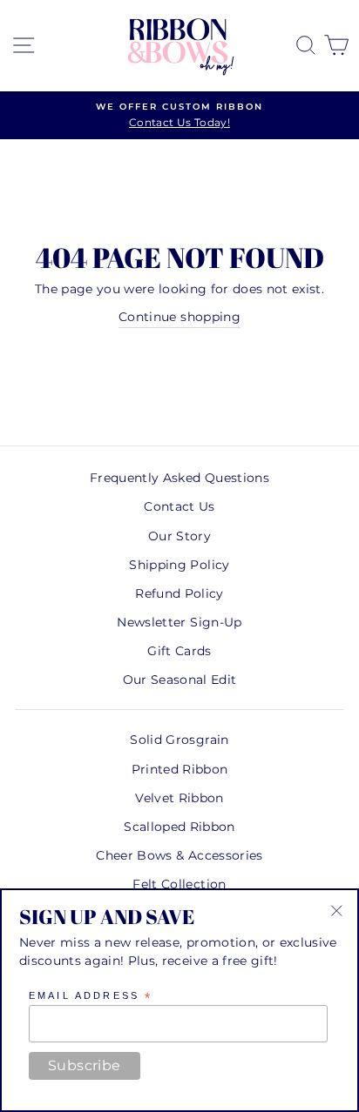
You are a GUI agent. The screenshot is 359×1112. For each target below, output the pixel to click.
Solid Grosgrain (179, 740)
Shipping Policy (179, 565)
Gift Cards (179, 651)
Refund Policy (179, 593)
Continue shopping (179, 317)
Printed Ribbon (180, 769)
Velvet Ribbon (179, 798)
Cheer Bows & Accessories (179, 855)
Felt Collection (179, 884)
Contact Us (179, 506)
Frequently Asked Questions (179, 478)
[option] (179, 115)
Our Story (179, 536)
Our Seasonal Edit (180, 680)
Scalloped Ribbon (179, 827)
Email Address (90, 996)
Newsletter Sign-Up (179, 622)
